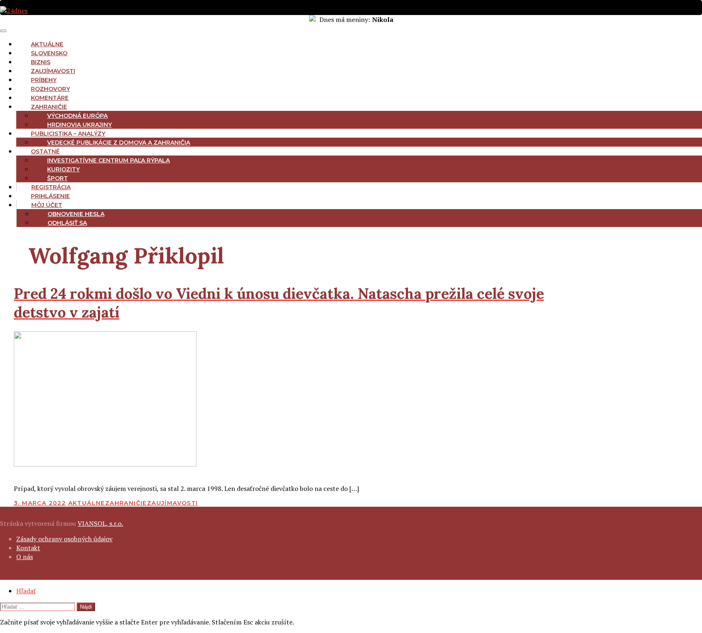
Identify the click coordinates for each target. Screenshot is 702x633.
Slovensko (49, 53)
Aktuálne (47, 44)
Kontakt (28, 547)
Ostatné (45, 151)
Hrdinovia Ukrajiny (79, 124)
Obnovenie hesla (76, 214)
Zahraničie (49, 106)
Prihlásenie (50, 196)
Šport (57, 178)
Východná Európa (77, 115)
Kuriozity (63, 169)
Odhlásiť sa (67, 223)
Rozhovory (50, 89)
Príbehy (43, 80)
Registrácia (51, 187)
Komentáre (50, 98)
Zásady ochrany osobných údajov (64, 538)
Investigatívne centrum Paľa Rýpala (108, 160)
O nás (24, 556)
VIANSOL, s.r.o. (100, 523)
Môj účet (46, 205)
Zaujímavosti (53, 71)
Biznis (40, 62)
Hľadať (26, 590)
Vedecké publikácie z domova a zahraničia (118, 142)
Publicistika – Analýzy (68, 133)
